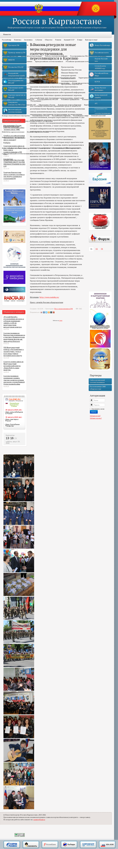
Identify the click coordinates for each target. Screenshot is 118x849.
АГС (96, 103)
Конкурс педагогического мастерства (16, 116)
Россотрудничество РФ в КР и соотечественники (88, 56)
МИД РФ (11, 60)
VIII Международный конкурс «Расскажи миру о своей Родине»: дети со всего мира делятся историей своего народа (13, 351)
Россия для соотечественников (83, 83)
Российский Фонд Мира (101, 74)
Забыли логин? (95, 416)
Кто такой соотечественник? (31, 56)
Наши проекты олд (30, 148)
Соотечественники (11, 50)
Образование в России (47, 105)
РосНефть (31, 844)
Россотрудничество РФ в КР (47, 99)
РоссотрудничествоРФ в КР (15, 81)
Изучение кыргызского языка (38, 132)
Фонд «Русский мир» (102, 45)
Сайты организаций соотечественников (16, 154)
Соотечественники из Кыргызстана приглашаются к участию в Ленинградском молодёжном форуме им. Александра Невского (14, 337)
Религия (58, 40)
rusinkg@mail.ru (39, 820)
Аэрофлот (88, 844)
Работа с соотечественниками (56, 56)
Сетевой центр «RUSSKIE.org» (100, 67)
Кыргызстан (10, 435)
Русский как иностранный (11, 121)
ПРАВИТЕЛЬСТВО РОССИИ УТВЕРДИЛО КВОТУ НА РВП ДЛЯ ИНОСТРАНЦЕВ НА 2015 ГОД (14, 163)
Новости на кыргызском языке (13, 132)
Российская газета (102, 53)
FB (102, 249)
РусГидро (69, 844)
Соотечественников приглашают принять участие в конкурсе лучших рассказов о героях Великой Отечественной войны (14, 380)
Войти (93, 412)
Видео (11, 148)
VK (91, 249)
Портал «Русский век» (101, 60)
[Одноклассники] (49, 312)
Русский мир (6, 40)
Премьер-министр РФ (16, 53)
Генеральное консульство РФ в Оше (16, 103)
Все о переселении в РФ (63, 309)
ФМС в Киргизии (28, 78)
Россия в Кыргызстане (57, 21)
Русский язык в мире (80, 116)
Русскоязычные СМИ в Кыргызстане (66, 148)
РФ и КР (6, 94)
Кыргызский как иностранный (13, 137)
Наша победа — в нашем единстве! (29, 67)
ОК (97, 249)
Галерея (6, 143)
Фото (4, 148)
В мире (79, 40)
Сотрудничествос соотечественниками (103, 111)
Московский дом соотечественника (15, 111)
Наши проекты (44, 148)
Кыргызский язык (11, 126)
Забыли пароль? (96, 418)
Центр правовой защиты (101, 96)
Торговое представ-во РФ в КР (17, 96)
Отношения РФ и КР (28, 105)
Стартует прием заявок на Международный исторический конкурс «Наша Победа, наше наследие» (13, 366)
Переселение (9, 72)
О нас (18, 148)
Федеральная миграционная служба (16, 74)
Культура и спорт (91, 40)
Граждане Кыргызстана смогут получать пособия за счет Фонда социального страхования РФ (14, 175)
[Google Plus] (53, 312)
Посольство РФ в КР (26, 99)
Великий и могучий (98, 116)
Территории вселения (86, 78)
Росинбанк (50, 844)
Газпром (11, 844)
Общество (48, 40)
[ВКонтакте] (44, 312)
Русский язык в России (40, 116)
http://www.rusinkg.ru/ (49, 297)
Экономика (28, 40)
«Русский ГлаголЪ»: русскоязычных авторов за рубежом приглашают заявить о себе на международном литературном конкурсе (13, 322)
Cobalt (60, 320)
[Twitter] (46, 312)
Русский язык (9, 110)
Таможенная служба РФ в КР (15, 89)
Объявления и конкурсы (40, 45)
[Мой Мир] (51, 312)
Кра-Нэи (107, 844)
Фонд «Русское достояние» (100, 89)
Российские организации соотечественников (82, 61)
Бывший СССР (69, 40)
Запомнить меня (98, 409)
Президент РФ (13, 45)
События (38, 40)
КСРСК (97, 82)
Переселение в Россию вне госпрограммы (54, 83)
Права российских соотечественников (49, 61)
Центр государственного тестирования (38, 121)
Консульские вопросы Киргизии (69, 105)
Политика (17, 40)
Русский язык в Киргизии (61, 116)
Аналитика (8, 159)
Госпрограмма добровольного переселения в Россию (56, 78)
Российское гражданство (70, 99)
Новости (7, 34)
